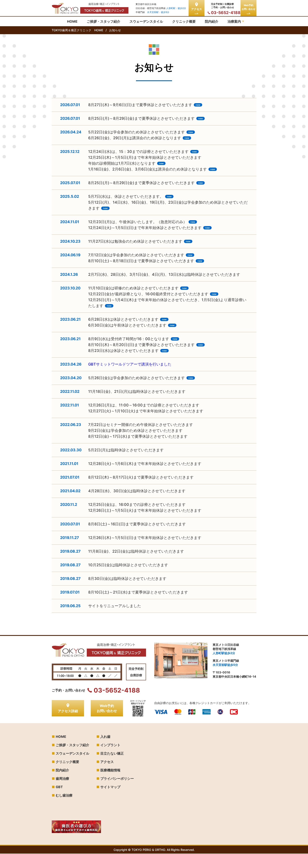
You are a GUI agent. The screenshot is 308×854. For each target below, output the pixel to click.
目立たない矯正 (112, 753)
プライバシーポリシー (117, 778)
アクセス (196, 9)
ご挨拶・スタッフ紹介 (72, 745)
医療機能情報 (110, 770)
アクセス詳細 (68, 711)
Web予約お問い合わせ (248, 7)
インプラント (110, 745)
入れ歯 (105, 736)
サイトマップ (110, 787)
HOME (61, 736)
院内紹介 (62, 770)
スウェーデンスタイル (72, 753)
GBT (59, 787)
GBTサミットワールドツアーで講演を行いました (129, 364)
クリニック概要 (67, 762)
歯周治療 (62, 778)
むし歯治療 (64, 795)
